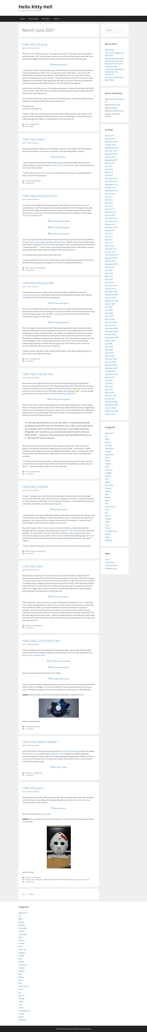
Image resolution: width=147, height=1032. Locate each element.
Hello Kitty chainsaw (82, 800)
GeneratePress (85, 1029)
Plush (107, 509)
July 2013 (108, 166)
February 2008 (111, 359)
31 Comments (29, 882)
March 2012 (109, 209)
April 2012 (109, 206)
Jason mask (85, 880)
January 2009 (110, 325)
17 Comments (29, 270)
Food (107, 467)
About (22, 19)
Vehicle (37, 727)
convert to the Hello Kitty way (62, 165)
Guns (107, 479)
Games (107, 476)
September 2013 (111, 160)
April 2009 (109, 316)
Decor (107, 457)
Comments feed (111, 565)
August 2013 (110, 163)
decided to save (32, 754)
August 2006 (110, 414)
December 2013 (111, 151)
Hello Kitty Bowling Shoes (39, 196)
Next (33, 894)
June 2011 (109, 236)
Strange (27, 181)
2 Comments (29, 775)
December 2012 (111, 181)
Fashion (108, 464)
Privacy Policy (33, 19)
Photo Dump (110, 506)
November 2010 (111, 258)
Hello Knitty (109, 50)
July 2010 (108, 270)
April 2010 (109, 279)
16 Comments (29, 126)
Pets (106, 503)
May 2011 (109, 239)
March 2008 (109, 356)
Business (108, 445)
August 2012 (110, 194)
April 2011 (109, 242)
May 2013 (109, 172)
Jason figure (77, 880)
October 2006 (110, 408)
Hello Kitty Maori (33, 139)
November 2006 (111, 405)
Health (27, 472)
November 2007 (111, 368)
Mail (107, 494)
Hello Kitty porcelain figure (69, 751)
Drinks (107, 460)
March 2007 (109, 392)
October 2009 (110, 298)
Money (107, 497)
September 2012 (111, 191)
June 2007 (109, 383)
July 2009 (108, 307)
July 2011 (108, 233)
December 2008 (111, 328)
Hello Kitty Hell (35, 7)
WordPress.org (111, 568)
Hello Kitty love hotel (72, 530)
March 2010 (109, 282)
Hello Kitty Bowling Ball (37, 283)
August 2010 (110, 267)
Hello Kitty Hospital (35, 487)
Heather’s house (58, 754)
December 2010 (111, 255)
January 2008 (110, 362)
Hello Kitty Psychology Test (61, 393)
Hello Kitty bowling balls (32, 215)
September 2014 (111, 148)
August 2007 (110, 377)
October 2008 (110, 334)
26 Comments (29, 553)
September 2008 (111, 337)
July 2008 (108, 343)
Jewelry (108, 491)
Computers (109, 454)
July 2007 (108, 380)
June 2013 (109, 169)
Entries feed (109, 562)
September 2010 (111, 264)
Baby (107, 439)
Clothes (27, 268)
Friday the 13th (30, 880)
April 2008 (109, 353)
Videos (107, 537)
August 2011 (110, 230)
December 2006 (111, 402)
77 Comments (29, 729)
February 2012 (111, 212)
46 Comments (29, 183)
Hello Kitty (28, 626)
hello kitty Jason (67, 880)
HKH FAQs (46, 19)
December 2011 (111, 218)
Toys (107, 525)
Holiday (108, 488)
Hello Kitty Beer (33, 566)
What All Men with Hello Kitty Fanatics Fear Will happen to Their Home (114, 61)
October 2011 (110, 224)
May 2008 (109, 350)
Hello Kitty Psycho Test (38, 374)
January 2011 (110, 252)
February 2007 (111, 395)
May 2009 (109, 313)
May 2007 (109, 386)
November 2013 (111, 154)
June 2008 (109, 347)
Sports (32, 268)
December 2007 (111, 365)
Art (106, 436)
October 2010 (110, 261)
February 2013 (111, 178)
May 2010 (109, 276)
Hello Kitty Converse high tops (37, 242)
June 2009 (109, 310)
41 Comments (29, 474)
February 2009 (111, 322)
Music (26, 124)
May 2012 (109, 203)
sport (39, 295)
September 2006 (111, 411)
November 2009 (111, 295)
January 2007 (110, 399)
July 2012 (108, 197)
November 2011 (111, 221)
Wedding (108, 540)
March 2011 (109, 246)
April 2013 (109, 175)
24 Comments (29, 361)
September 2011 (111, 227)
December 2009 (111, 291)
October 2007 (110, 371)
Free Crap (109, 470)
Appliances (109, 433)
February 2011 (111, 249)
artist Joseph (45, 173)
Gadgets (108, 473)
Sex (106, 513)
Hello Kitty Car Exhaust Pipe (41, 641)
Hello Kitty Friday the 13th (52, 880)
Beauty (108, 442)
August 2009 (110, 304)
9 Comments (29, 628)
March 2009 (109, 319)
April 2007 (109, 389)
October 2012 (110, 187)
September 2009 (111, 301)
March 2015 (109, 135)
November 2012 (111, 184)
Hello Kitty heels (59, 242)
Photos (56, 19)
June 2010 (109, 273)
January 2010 (110, 288)
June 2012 (109, 200)
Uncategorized (34, 124)
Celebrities (109, 448)
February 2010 (111, 285)
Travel (107, 528)
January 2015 (110, 138)
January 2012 (110, 215)
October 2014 (110, 145)
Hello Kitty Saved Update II (40, 742)
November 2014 (111, 142)
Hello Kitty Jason (33, 788)
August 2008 (110, 340)
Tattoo (107, 522)
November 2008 (111, 331)
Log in (107, 559)
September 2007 (111, 374)
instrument (26, 295)
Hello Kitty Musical (34, 44)
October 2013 (110, 157)
